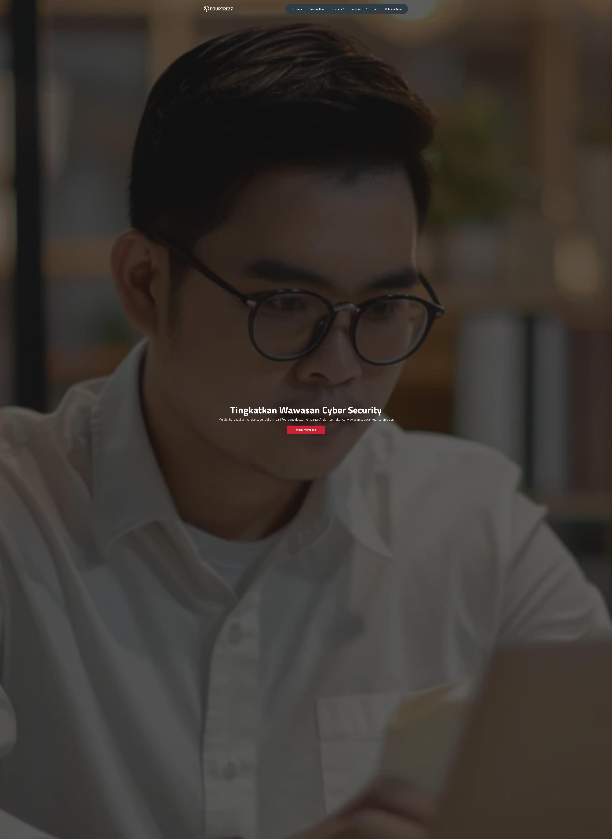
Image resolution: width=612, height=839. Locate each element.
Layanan (337, 9)
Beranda (297, 9)
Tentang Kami (316, 9)
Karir (376, 9)
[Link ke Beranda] (218, 9)
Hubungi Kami (393, 9)
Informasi (357, 9)
